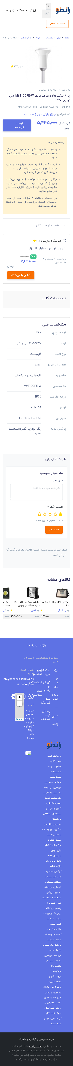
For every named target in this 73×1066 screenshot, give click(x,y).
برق (59, 38)
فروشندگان (40, 682)
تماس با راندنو (57, 720)
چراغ (37, 38)
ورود (9, 10)
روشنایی (48, 38)
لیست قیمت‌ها (19, 125)
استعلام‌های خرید (49, 672)
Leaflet (19, 719)
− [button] (19, 703)
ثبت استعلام (57, 24)
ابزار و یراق (57, 682)
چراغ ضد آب (32, 114)
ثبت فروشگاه (25, 10)
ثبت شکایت (40, 693)
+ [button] (19, 698)
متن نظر (58, 480)
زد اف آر (62, 610)
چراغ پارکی (26, 38)
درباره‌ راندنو (57, 697)
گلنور (33, 610)
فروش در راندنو (49, 686)
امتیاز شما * (55, 507)
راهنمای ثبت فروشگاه (49, 715)
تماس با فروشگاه (21, 275)
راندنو (67, 38)
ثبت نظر (54, 529)
